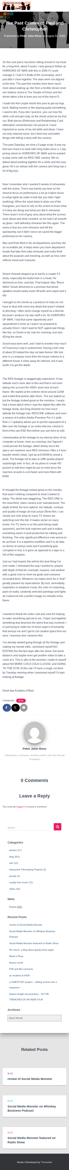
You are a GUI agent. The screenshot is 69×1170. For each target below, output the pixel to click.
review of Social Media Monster (25, 924)
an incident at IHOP (19, 975)
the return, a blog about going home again (31, 949)
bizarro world (16, 962)
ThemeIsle (46, 1162)
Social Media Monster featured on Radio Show (33, 943)
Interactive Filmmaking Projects (25, 869)
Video (12, 889)
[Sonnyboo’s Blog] (18, 6)
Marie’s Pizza (16, 956)
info (11, 863)
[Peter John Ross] (34, 732)
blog (21, 701)
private (12, 876)
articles (13, 850)
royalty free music (18, 882)
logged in (21, 806)
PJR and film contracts (21, 969)
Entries (15, 907)
